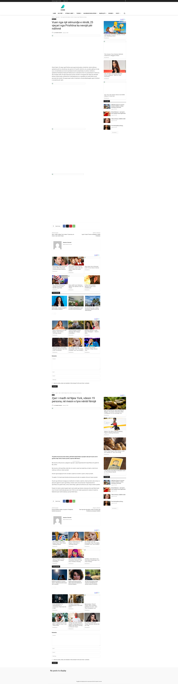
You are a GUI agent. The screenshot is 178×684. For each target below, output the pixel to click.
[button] (124, 13)
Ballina (53, 17)
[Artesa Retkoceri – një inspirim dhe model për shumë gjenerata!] (107, 113)
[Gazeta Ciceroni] (53, 32)
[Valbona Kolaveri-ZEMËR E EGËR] (107, 120)
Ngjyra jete (57, 17)
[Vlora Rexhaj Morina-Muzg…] (107, 127)
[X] (67, 226)
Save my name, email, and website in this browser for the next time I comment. (71, 383)
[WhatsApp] (73, 226)
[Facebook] (125, 1)
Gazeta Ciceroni (58, 32)
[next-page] (55, 314)
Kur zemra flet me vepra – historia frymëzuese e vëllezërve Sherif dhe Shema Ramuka (92, 309)
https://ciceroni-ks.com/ (67, 244)
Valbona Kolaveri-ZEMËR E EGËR (118, 118)
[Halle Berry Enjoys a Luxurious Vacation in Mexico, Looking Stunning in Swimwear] (107, 106)
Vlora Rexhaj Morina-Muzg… (117, 125)
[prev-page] (53, 314)
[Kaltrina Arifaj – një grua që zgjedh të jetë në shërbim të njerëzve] (59, 301)
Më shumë (114, 132)
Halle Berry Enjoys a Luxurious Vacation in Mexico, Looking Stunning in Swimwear (117, 106)
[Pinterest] (70, 226)
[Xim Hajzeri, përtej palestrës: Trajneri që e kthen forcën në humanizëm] (76, 301)
